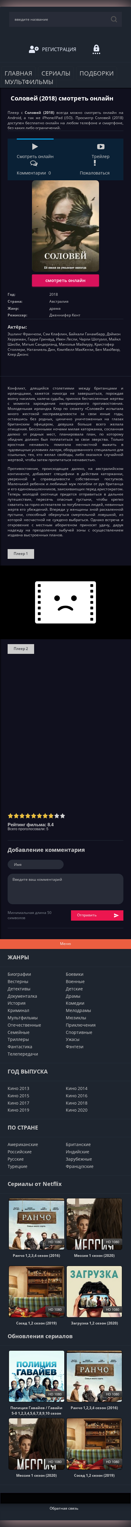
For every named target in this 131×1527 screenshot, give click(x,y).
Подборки (97, 73)
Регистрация (59, 49)
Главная (18, 73)
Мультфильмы (29, 82)
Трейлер (101, 156)
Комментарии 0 (34, 173)
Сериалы (55, 73)
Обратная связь (64, 1508)
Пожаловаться (95, 173)
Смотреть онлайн (35, 156)
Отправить (87, 915)
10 (63, 816)
